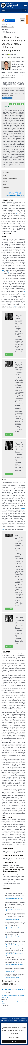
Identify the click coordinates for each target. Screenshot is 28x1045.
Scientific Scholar (9, 1020)
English (5, 26)
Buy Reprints (10, 20)
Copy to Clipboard (7, 97)
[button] (25, 5)
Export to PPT (9, 354)
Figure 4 (23, 508)
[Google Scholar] (15, 919)
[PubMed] (13, 898)
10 (9, 778)
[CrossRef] (8, 898)
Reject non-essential (14, 1037)
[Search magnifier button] (26, 10)
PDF (23, 20)
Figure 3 (16, 306)
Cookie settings (14, 1033)
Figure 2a (9, 272)
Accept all (14, 1041)
